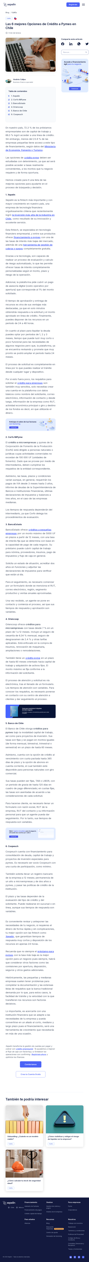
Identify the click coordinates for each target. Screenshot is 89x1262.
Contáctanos (31, 1064)
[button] (83, 4)
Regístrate (73, 5)
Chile (12, 1207)
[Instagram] (79, 1257)
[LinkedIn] (71, 1257)
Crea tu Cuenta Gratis (31, 1074)
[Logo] (10, 4)
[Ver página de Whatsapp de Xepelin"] (78, 43)
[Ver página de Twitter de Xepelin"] (87, 43)
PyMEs (14, 12)
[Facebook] (75, 1257)
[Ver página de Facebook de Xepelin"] (62, 43)
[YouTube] (83, 1257)
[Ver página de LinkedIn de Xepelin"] (70, 43)
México (21, 1207)
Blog (7, 12)
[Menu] (83, 4)
